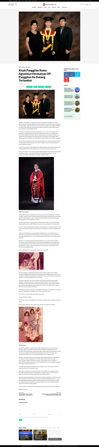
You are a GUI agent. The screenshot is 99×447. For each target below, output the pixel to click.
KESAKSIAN (28, 67)
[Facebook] (81, 4)
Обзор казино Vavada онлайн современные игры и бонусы (26, 394)
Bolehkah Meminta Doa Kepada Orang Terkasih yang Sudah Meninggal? (68, 96)
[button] (89, 4)
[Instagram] (83, 4)
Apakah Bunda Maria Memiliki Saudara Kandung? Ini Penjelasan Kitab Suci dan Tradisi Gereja (39, 437)
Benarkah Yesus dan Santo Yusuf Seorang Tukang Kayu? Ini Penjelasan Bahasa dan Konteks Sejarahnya (69, 103)
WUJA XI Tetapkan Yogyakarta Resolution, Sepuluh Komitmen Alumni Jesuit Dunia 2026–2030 (25, 437)
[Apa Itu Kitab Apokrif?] (54, 435)
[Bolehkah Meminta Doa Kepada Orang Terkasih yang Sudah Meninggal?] (77, 96)
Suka (66, 72)
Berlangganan (66, 77)
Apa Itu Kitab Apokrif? (54, 438)
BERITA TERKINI (22, 67)
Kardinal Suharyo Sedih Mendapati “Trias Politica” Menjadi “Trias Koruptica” (51, 394)
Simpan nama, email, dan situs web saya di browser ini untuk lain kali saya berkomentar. (34, 417)
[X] (85, 4)
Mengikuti (72, 72)
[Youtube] (87, 4)
